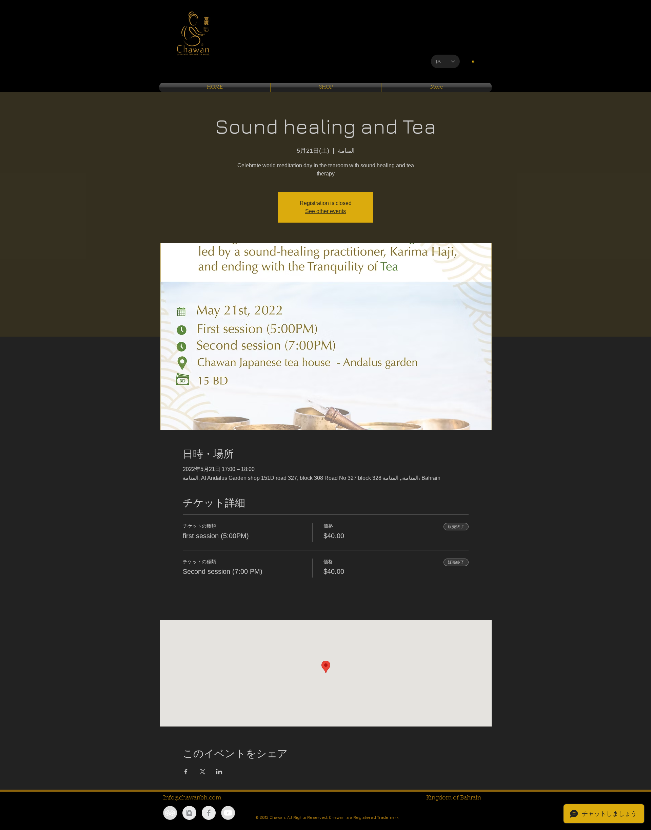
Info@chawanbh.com (192, 798)
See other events (325, 211)
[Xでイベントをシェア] (202, 771)
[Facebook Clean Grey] (209, 813)
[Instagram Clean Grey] (189, 813)
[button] (473, 61)
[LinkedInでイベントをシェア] (219, 771)
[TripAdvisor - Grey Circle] (170, 813)
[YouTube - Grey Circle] (228, 813)
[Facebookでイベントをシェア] (186, 771)
